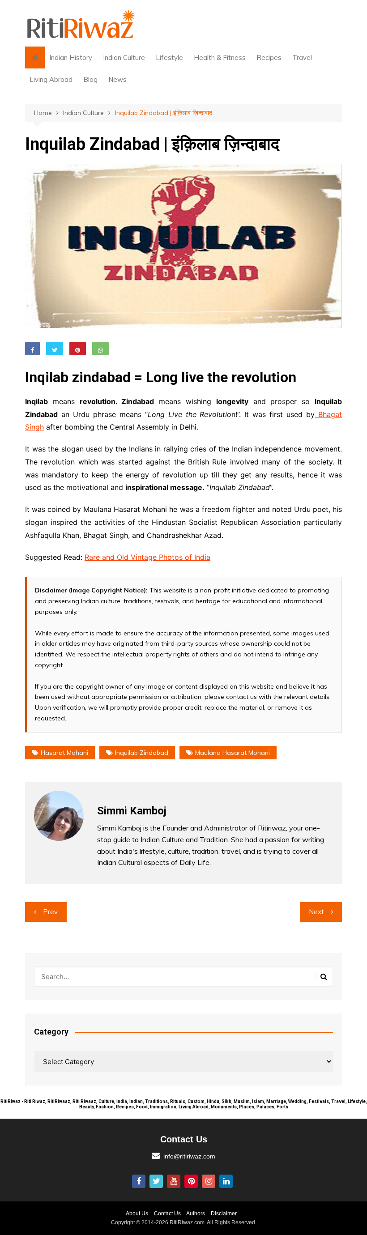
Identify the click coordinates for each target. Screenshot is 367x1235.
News (117, 79)
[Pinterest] (191, 1181)
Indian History (70, 57)
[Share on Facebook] (32, 348)
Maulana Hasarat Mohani (232, 753)
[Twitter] (156, 1181)
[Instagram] (208, 1181)
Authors (195, 1213)
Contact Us (167, 1213)
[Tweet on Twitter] (54, 348)
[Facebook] (138, 1181)
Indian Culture (124, 57)
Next (316, 911)
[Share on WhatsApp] (100, 348)
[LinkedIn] (226, 1181)
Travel (302, 57)
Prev (50, 911)
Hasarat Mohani (64, 753)
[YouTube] (173, 1181)
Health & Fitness (220, 57)
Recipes (269, 57)
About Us (137, 1213)
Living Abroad (51, 79)
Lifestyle (169, 57)
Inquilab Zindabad (141, 753)
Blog (90, 79)
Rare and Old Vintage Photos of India (147, 557)
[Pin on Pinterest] (77, 348)
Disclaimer (224, 1213)
